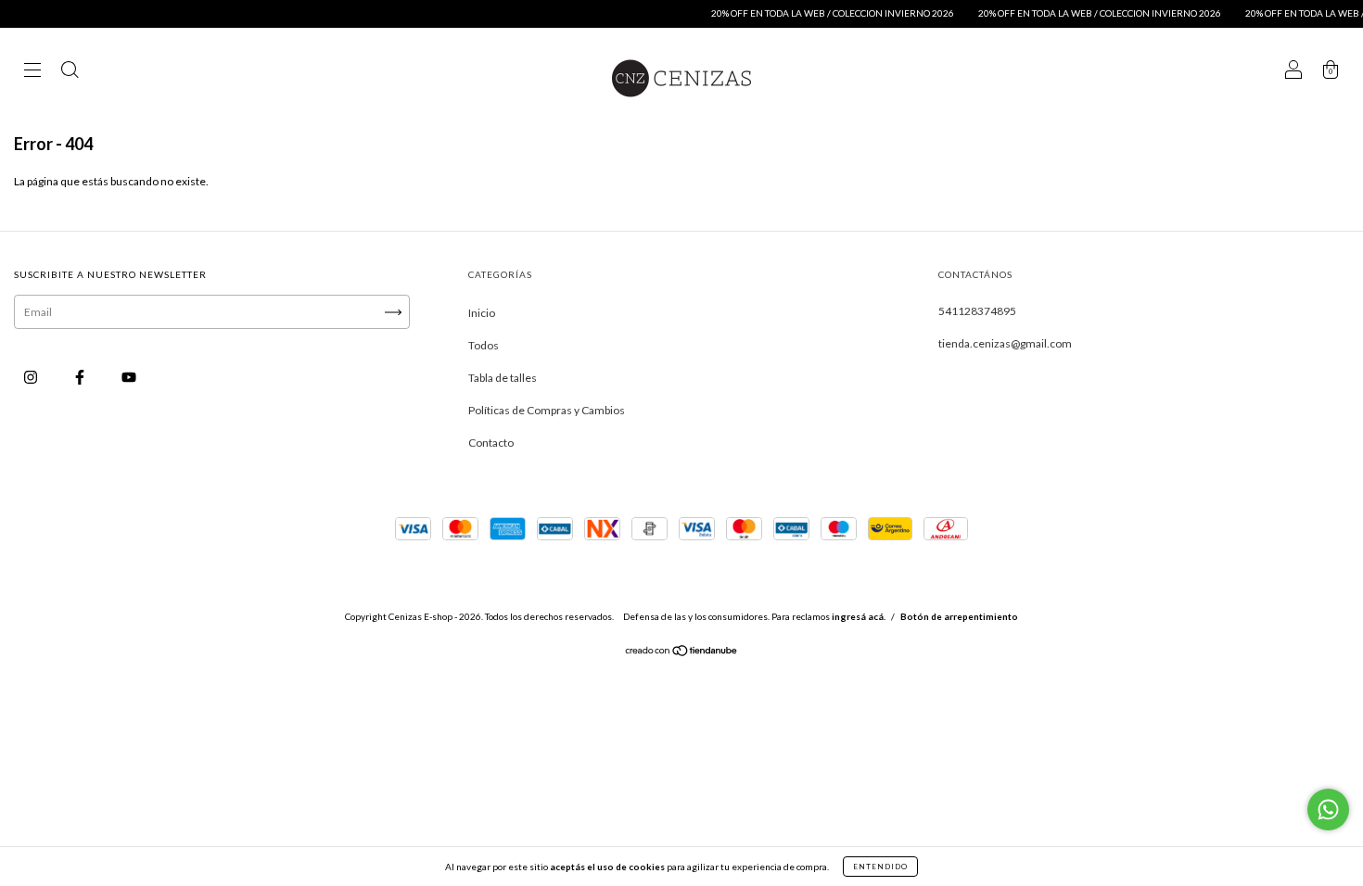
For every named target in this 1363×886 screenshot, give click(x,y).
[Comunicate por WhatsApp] (1328, 809)
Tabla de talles (502, 378)
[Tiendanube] (682, 653)
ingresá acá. (858, 616)
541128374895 (977, 311)
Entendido (880, 866)
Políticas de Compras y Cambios (546, 410)
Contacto (491, 442)
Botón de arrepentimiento (959, 616)
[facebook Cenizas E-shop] (80, 377)
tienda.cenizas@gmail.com (1005, 343)
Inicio (481, 313)
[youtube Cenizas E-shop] (129, 377)
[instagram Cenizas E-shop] (31, 377)
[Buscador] (69, 72)
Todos (483, 345)
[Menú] (32, 72)
